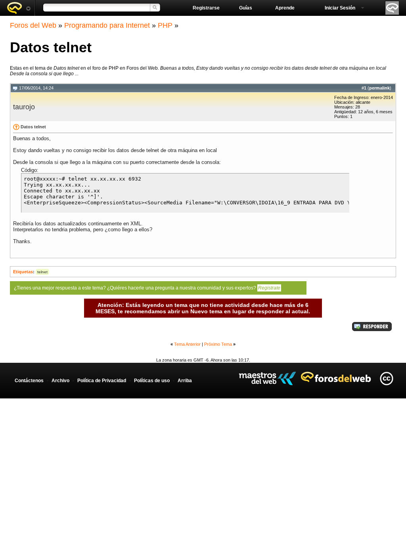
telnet (42, 272)
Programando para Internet (107, 25)
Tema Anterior (187, 344)
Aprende (285, 8)
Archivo (60, 380)
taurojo (24, 107)
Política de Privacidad (101, 380)
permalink (379, 88)
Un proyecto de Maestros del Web (267, 378)
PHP (165, 25)
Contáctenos (29, 380)
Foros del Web (33, 25)
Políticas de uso (152, 380)
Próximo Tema (218, 344)
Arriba (185, 380)
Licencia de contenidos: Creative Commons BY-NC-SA (386, 378)
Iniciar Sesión (340, 8)
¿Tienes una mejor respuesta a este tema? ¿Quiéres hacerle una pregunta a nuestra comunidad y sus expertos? (147, 288)
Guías (245, 8)
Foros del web (19, 8)
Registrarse (206, 8)
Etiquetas (23, 271)
